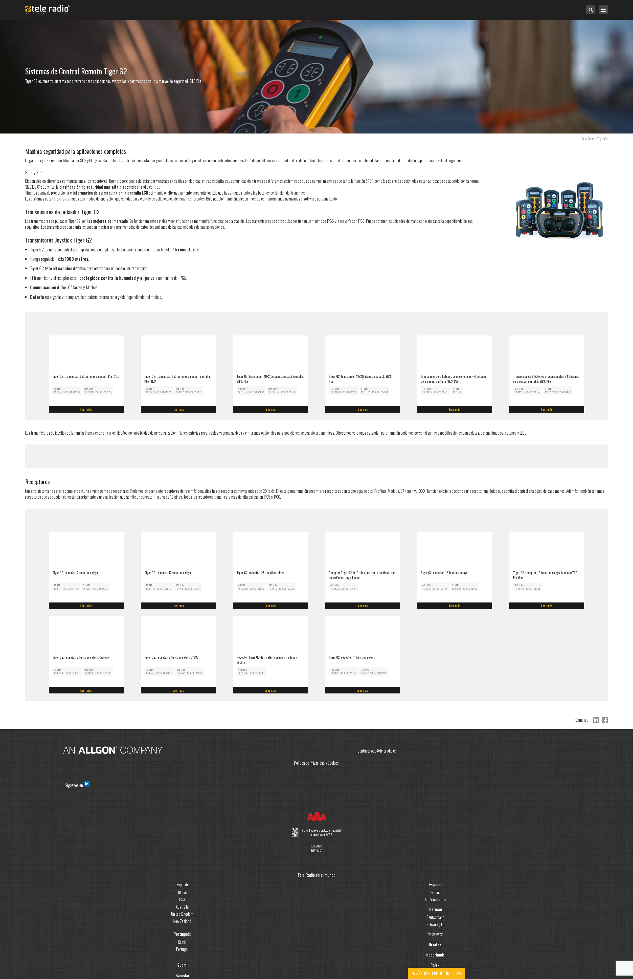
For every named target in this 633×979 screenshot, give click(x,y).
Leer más (129, 409)
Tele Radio (588, 138)
